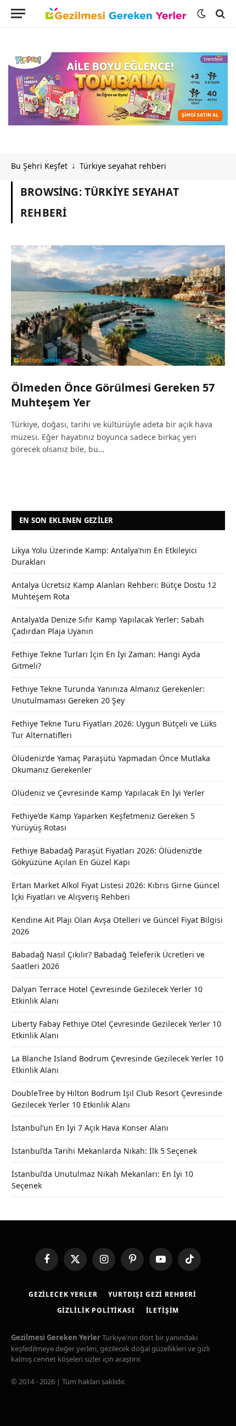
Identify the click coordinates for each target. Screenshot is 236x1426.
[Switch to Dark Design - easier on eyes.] (201, 14)
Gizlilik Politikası (96, 1310)
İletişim (162, 1310)
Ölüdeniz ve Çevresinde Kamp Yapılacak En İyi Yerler (108, 793)
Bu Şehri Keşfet (39, 166)
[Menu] (18, 13)
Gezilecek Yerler (63, 1294)
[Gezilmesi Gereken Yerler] (116, 13)
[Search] (219, 13)
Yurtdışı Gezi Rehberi (152, 1294)
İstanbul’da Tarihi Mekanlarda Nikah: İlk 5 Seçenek (104, 1151)
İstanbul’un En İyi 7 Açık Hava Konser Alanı (90, 1127)
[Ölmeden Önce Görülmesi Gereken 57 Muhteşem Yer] (118, 305)
